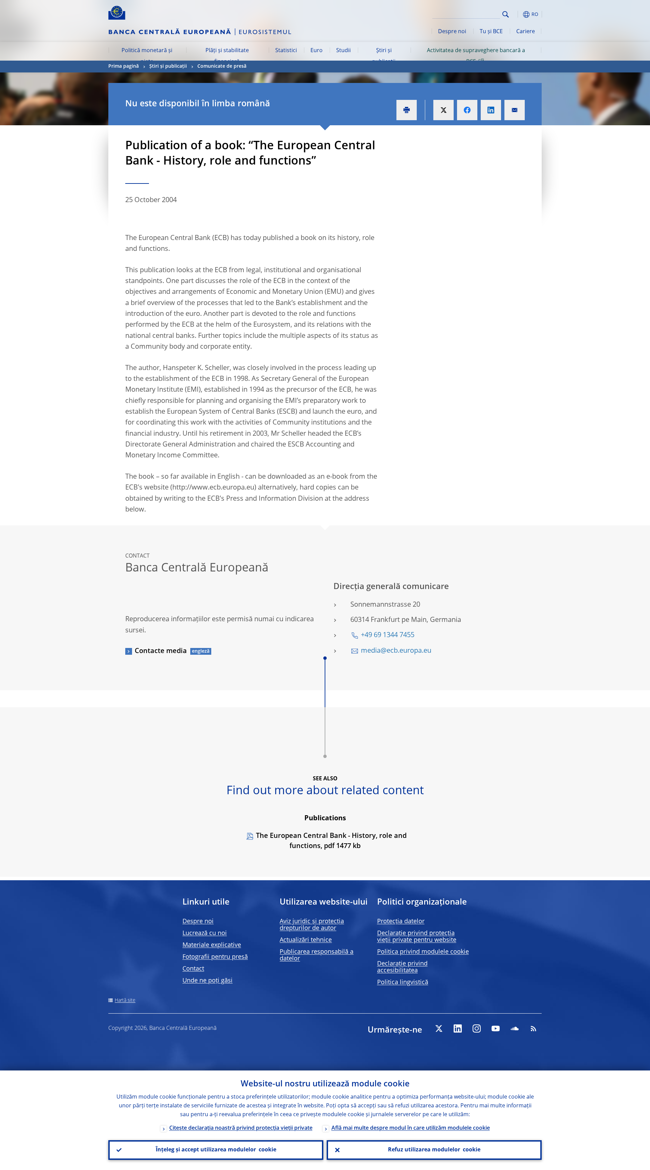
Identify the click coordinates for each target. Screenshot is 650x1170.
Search (505, 14)
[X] (439, 1028)
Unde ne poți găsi (207, 981)
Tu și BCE (491, 32)
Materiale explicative (211, 945)
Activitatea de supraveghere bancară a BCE (476, 56)
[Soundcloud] (514, 1028)
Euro (316, 50)
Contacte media (161, 651)
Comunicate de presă (221, 66)
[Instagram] (477, 1028)
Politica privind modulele (423, 952)
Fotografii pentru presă (215, 957)
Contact (193, 969)
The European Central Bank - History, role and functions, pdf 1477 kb (331, 841)
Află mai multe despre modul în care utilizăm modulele (410, 1128)
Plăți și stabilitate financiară (227, 56)
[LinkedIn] (458, 1028)
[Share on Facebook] (467, 110)
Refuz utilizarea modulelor (434, 1150)
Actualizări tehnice (306, 940)
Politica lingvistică (402, 982)
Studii (343, 50)
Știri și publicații (383, 56)
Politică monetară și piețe (147, 56)
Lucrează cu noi (204, 933)
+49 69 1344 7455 (387, 635)
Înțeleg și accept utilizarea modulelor (216, 1150)
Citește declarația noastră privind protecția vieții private (240, 1128)
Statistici (286, 50)
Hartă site (125, 1000)
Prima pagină (123, 66)
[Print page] (406, 110)
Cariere (525, 32)
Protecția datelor (401, 921)
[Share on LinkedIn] (491, 110)
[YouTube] (496, 1028)
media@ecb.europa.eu (396, 651)
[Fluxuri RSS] (533, 1028)
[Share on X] (443, 110)
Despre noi (452, 32)
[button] (518, 14)
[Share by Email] (514, 110)
